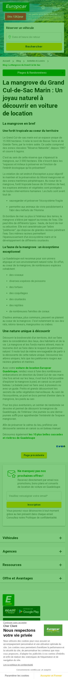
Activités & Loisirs (36, 61)
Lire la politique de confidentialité (18, 665)
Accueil (6, 61)
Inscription (34, 504)
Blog (18, 61)
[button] (64, 446)
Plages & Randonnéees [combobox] (32, 72)
